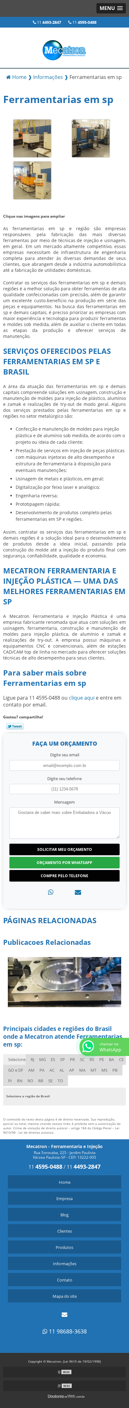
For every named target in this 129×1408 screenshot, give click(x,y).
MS (104, 1070)
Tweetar (14, 726)
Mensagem (64, 802)
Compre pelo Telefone (64, 875)
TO (60, 1081)
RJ (32, 1059)
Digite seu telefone (64, 778)
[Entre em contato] (78, 892)
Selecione (17, 1059)
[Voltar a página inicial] (64, 47)
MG (42, 1059)
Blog (64, 1215)
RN (20, 1081)
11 (48, 22)
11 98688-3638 (67, 1331)
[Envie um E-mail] (64, 1314)
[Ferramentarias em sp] (32, 138)
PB (114, 1070)
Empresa (64, 1198)
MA (82, 1070)
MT (93, 1070)
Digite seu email (64, 755)
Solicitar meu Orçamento (64, 849)
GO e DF (15, 1070)
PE (101, 1059)
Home (64, 1182)
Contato (64, 1280)
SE (50, 1081)
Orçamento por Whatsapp (64, 862)
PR (72, 1059)
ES (53, 1059)
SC (82, 1059)
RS (92, 1059)
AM (31, 1070)
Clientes (64, 1231)
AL (61, 1070)
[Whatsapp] (50, 892)
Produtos (64, 1247)
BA (111, 1059)
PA (41, 1070)
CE (121, 1059)
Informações (64, 1263)
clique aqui (82, 697)
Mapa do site (65, 1296)
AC (51, 1070)
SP (62, 1059)
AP (71, 1070)
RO (30, 1081)
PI (10, 1081)
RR (40, 1081)
